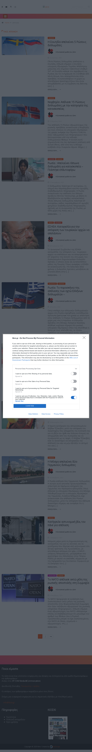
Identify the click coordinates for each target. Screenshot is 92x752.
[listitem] (46, 369)
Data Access (46, 414)
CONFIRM (30, 406)
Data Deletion (33, 414)
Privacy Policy (59, 414)
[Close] (85, 338)
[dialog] (46, 376)
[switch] (74, 373)
